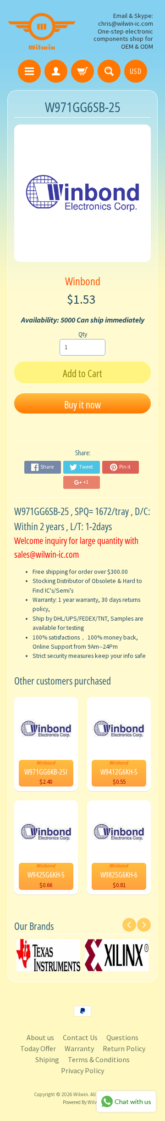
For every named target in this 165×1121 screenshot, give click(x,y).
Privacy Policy (82, 1070)
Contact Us (80, 1037)
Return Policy (124, 1048)
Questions (122, 1037)
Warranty (79, 1048)
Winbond (82, 281)
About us (40, 1037)
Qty (82, 334)
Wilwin (80, 1094)
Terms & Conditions (99, 1059)
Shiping (47, 1059)
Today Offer (38, 1048)
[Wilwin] (41, 31)
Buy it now (82, 404)
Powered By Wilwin (82, 1102)
